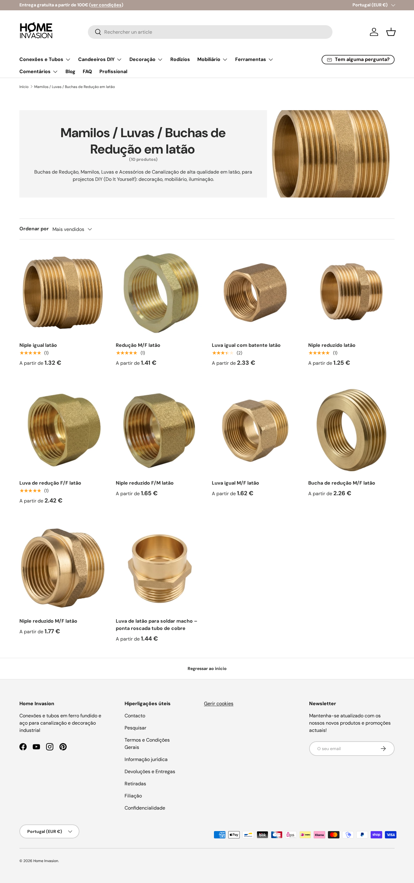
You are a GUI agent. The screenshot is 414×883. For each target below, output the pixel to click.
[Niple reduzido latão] (351, 292)
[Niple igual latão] (62, 292)
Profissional (113, 71)
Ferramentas (250, 59)
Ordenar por (34, 228)
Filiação (133, 796)
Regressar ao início (207, 668)
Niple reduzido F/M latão (145, 483)
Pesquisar (135, 728)
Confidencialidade (145, 808)
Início (23, 87)
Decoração (142, 59)
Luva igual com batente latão (246, 345)
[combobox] (210, 32)
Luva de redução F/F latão (50, 483)
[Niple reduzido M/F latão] (62, 568)
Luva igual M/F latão (235, 483)
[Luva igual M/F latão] (255, 430)
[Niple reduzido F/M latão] (159, 430)
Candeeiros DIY (96, 59)
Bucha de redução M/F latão (341, 483)
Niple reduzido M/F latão (48, 621)
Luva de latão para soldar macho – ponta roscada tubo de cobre (156, 624)
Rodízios (180, 59)
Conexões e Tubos (41, 59)
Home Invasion (45, 860)
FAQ (87, 71)
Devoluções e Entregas (150, 771)
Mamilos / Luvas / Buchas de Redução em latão (74, 87)
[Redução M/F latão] (159, 292)
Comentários (35, 71)
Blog (70, 71)
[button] (391, 32)
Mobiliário (208, 59)
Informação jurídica (146, 759)
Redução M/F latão (138, 345)
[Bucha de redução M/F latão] (351, 430)
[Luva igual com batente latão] (255, 292)
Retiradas (135, 783)
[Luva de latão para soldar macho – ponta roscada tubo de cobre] (159, 568)
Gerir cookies (218, 703)
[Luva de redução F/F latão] (62, 430)
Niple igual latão (38, 345)
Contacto (135, 715)
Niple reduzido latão (332, 345)
